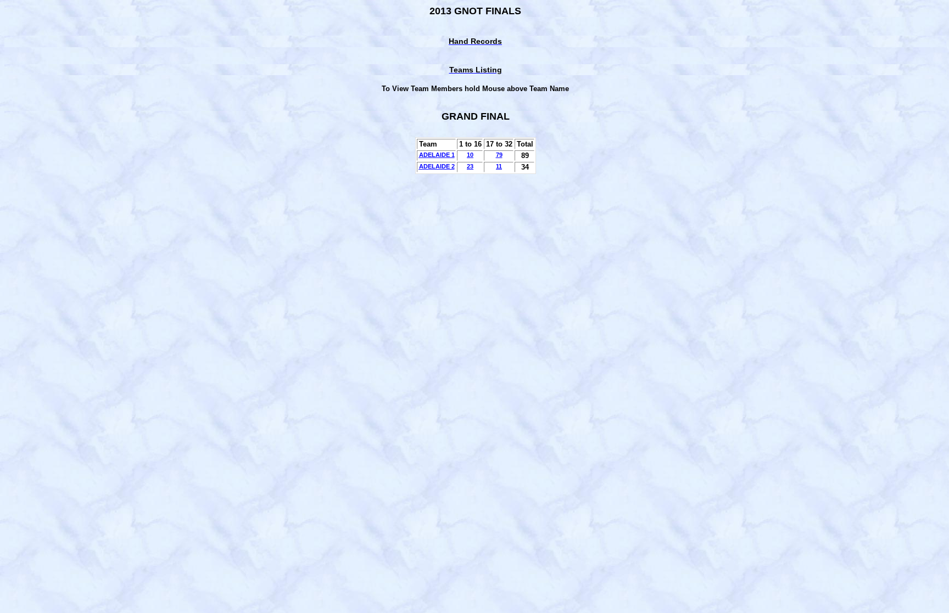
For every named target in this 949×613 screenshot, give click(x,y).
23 (470, 166)
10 (470, 154)
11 (499, 166)
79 (499, 154)
